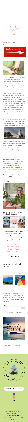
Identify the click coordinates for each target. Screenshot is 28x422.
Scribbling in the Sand (11, 114)
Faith (12, 44)
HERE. (19, 345)
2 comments (16, 44)
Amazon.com (18, 299)
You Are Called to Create (9, 42)
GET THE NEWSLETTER (14, 389)
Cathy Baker (6, 44)
